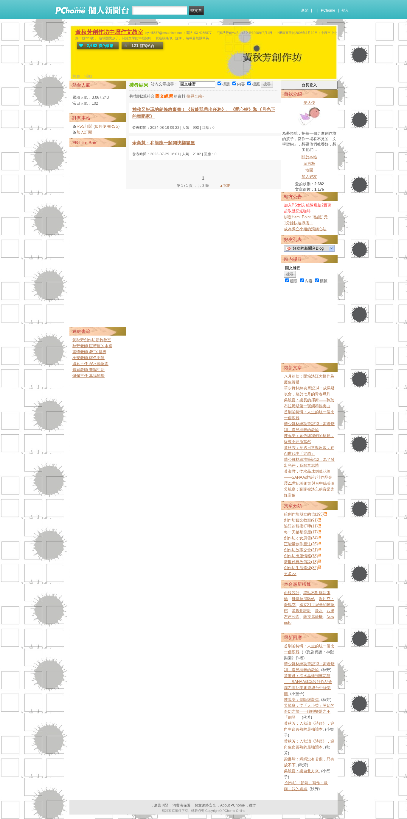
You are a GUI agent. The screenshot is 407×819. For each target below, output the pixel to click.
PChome (328, 10)
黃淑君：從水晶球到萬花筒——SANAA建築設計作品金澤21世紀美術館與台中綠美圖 (309, 477)
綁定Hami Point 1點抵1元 (306, 217)
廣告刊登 (161, 805)
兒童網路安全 (205, 805)
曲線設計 (291, 593)
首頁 (76, 76)
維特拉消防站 (303, 598)
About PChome (232, 805)
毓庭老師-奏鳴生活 (88, 369)
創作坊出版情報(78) (301, 556)
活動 (88, 76)
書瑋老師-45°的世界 (89, 352)
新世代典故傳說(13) (301, 562)
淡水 (319, 610)
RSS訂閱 (84, 126)
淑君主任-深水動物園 (90, 363)
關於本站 (309, 157)
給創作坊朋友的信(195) (304, 514)
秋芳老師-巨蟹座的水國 (92, 346)
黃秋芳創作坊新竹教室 (91, 340)
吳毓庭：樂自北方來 (301, 771)
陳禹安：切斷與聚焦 (301, 699)
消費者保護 (181, 805)
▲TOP (224, 186)
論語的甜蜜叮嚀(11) (301, 526)
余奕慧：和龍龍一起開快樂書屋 (163, 142)
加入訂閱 (84, 132)
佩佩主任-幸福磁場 (88, 375)
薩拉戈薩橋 (313, 616)
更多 (290, 573)
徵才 (252, 805)
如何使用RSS (106, 126)
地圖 (309, 170)
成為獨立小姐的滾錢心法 (305, 229)
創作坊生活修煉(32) (301, 568)
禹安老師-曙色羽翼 (88, 358)
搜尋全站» (195, 96)
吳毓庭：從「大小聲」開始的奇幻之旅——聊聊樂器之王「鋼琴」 (309, 711)
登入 (345, 10)
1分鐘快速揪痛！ (298, 223)
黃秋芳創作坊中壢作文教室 (109, 32)
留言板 (309, 163)
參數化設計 (301, 610)
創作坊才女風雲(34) (301, 538)
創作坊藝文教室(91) (301, 520)
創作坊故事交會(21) (301, 550)
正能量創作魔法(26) (301, 544)
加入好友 (309, 176)
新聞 (304, 10)
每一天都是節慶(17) (301, 532)
